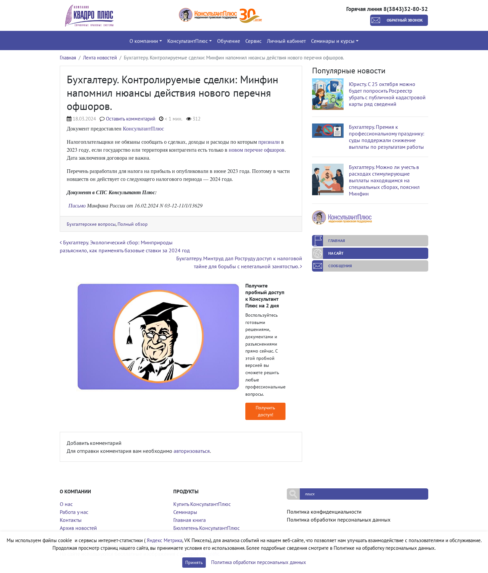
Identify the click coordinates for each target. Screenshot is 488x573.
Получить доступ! (265, 411)
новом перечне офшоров (257, 149)
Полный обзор (133, 224)
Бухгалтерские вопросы (91, 224)
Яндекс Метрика (164, 540)
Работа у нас (74, 512)
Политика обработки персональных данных (338, 519)
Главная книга (189, 520)
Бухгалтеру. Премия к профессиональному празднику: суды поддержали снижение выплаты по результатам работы (386, 136)
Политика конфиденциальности (324, 511)
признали (269, 141)
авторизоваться (192, 451)
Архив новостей (78, 528)
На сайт (336, 253)
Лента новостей (100, 57)
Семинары (185, 512)
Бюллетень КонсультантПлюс (206, 528)
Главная (68, 57)
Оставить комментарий (130, 119)
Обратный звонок (405, 20)
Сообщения (340, 265)
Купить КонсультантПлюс (202, 504)
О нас (66, 504)
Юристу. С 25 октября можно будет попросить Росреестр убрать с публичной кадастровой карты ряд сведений (387, 94)
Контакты (71, 520)
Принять (194, 562)
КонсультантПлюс (143, 128)
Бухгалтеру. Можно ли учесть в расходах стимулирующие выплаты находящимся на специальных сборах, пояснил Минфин (384, 180)
